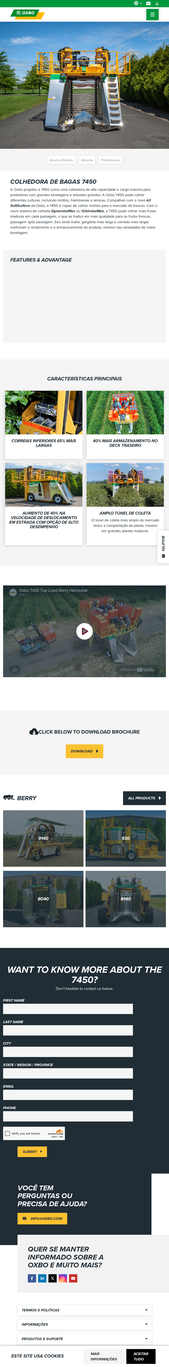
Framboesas (110, 160)
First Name (14, 1000)
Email (8, 1086)
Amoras (87, 160)
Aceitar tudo (141, 1356)
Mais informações (104, 1356)
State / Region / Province (28, 1065)
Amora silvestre (61, 160)
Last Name (13, 1022)
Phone (9, 1108)
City (7, 1043)
